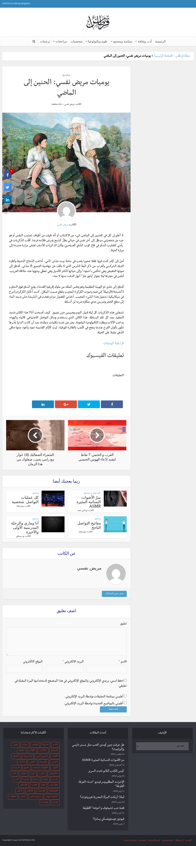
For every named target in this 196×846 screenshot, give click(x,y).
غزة (42, 785)
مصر (22, 796)
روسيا (45, 779)
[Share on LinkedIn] (7, 203)
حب (13, 773)
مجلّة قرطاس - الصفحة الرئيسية (172, 56)
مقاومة (12, 796)
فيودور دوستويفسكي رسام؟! (108, 819)
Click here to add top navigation (16, 3)
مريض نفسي (69, 104)
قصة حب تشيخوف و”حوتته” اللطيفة (103, 808)
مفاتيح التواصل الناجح (89, 525)
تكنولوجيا (53, 773)
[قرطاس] (98, 23)
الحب (54, 756)
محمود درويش (51, 796)
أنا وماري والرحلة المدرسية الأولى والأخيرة (25, 527)
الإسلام (31, 750)
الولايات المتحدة (40, 768)
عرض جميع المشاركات (114, 594)
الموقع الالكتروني (32, 662)
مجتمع (66, 75)
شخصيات (76, 41)
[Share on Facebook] (7, 178)
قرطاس (29, 791)
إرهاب (34, 745)
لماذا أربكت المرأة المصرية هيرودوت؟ (102, 797)
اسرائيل (54, 750)
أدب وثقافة (145, 41)
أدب (54, 745)
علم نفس (96, 492)
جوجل (22, 773)
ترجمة (16, 768)
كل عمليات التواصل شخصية (25, 499)
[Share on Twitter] (7, 190)
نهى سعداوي (20, 536)
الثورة (21, 750)
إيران (14, 745)
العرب (54, 762)
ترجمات (45, 41)
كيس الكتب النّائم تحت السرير (106, 771)
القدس (32, 762)
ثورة (32, 773)
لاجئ (19, 791)
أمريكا (44, 745)
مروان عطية (20, 506)
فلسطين (23, 785)
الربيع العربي (41, 756)
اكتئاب (42, 750)
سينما (25, 779)
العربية (43, 762)
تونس (41, 773)
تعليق (123, 624)
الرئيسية (160, 41)
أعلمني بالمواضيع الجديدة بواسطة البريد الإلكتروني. (93, 704)
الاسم (122, 662)
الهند (54, 768)
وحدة (55, 802)
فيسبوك (41, 791)
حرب (54, 779)
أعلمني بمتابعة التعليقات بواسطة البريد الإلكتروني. (93, 697)
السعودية (27, 756)
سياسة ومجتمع (122, 41)
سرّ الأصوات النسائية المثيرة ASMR (89, 501)
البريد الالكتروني (73, 662)
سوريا (35, 779)
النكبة (21, 762)
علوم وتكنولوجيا (98, 41)
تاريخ (26, 768)
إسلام (24, 745)
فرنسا (34, 785)
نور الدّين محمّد (82, 511)
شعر (16, 779)
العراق (15, 756)
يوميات (44, 802)
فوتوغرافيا (53, 791)
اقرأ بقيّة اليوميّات (113, 344)
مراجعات (61, 41)
